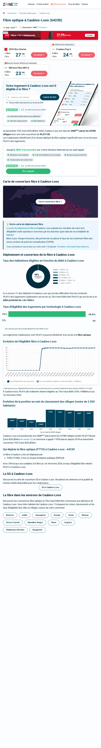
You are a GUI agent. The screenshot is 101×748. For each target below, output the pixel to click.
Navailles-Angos (35, 522)
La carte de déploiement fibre (20, 228)
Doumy (57, 515)
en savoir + (25, 439)
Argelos (68, 522)
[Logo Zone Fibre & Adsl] (10, 4)
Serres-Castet (13, 522)
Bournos (10, 515)
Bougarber (37, 530)
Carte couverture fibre (49, 201)
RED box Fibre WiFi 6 (13, 66)
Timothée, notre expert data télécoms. (73, 246)
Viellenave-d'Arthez (15, 530)
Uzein (71, 515)
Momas (85, 515)
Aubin (24, 515)
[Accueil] (4, 13)
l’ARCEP (10, 235)
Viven (53, 522)
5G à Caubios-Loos (50, 487)
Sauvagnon (40, 515)
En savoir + (43, 27)
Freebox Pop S (58, 47)
